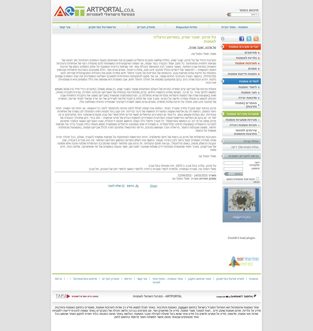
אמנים (252, 68)
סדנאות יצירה (247, 97)
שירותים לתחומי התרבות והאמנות (245, 132)
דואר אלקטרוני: (254, 163)
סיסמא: (255, 168)
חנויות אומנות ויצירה (243, 125)
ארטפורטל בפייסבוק (102, 27)
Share (153, 185)
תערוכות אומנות (246, 63)
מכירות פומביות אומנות (241, 119)
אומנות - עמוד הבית (234, 27)
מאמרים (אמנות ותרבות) (246, 104)
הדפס (130, 185)
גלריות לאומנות (246, 58)
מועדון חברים (146, 27)
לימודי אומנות (247, 87)
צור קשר (64, 27)
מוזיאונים (251, 52)
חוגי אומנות (249, 92)
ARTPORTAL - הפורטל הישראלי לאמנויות (157, 296)
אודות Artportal (186, 27)
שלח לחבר (114, 185)
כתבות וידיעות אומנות (242, 73)
